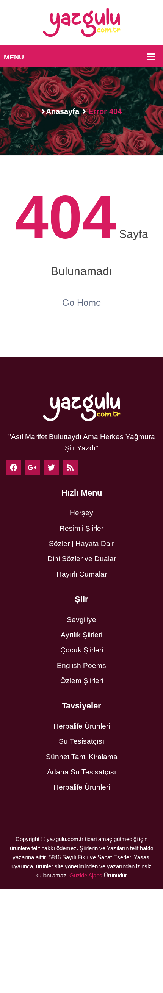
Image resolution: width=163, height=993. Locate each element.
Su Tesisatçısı (81, 741)
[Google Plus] (32, 467)
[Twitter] (51, 467)
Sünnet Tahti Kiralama (82, 757)
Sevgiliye (81, 620)
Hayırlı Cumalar (81, 574)
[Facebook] (13, 467)
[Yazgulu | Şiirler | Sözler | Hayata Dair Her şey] (82, 22)
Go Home (81, 302)
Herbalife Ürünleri (81, 726)
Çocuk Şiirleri (81, 650)
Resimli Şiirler (81, 528)
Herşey (81, 513)
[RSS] (70, 467)
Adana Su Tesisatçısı (81, 772)
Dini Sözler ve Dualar (81, 559)
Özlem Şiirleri (81, 681)
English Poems (81, 665)
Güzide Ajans (85, 875)
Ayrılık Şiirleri (81, 635)
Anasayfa (62, 111)
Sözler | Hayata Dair (81, 543)
